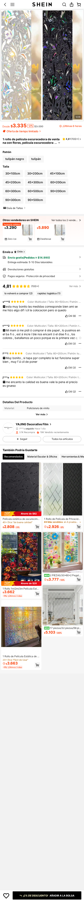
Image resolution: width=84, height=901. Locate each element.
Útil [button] (70, 316)
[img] (21, 513)
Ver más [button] (73, 286)
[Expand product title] (59, 143)
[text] (12, 227)
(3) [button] (74, 343)
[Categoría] (12, 4)
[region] (42, 286)
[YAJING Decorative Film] (8, 428)
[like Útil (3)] (66, 343)
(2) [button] (74, 391)
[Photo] (17, 428)
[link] (64, 4)
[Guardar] (6, 895)
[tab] (13, 457)
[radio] (15, 159)
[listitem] (18, 233)
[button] (5, 4)
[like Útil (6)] (66, 316)
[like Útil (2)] (66, 391)
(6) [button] (74, 316)
